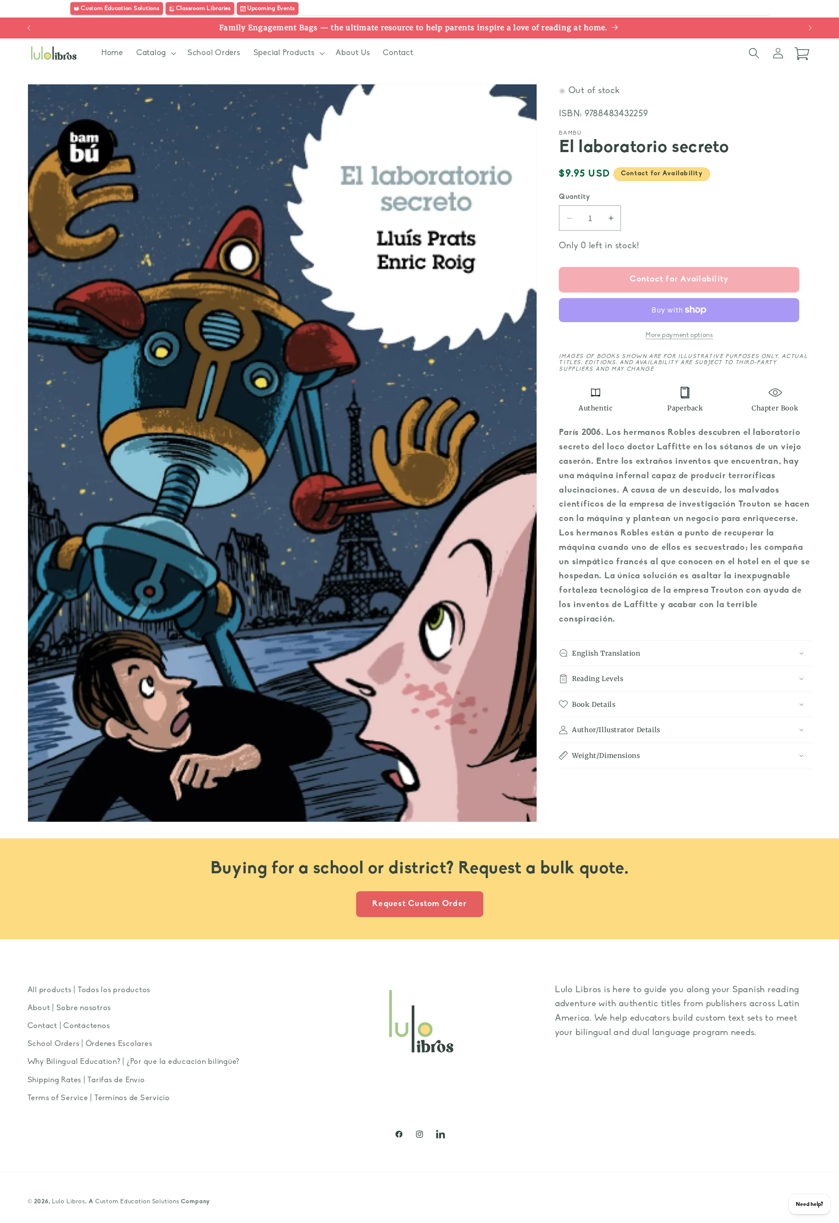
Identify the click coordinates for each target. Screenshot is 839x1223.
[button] (155, 53)
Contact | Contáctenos (69, 1026)
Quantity (574, 196)
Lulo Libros (69, 1202)
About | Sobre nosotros (69, 1008)
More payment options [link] (679, 335)
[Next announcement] (810, 27)
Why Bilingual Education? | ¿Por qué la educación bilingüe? (134, 1062)
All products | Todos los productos (89, 990)
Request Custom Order (419, 904)
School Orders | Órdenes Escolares (90, 1044)
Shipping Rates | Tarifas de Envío (86, 1080)
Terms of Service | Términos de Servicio (99, 1098)
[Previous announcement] (28, 27)
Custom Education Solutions (137, 1202)
